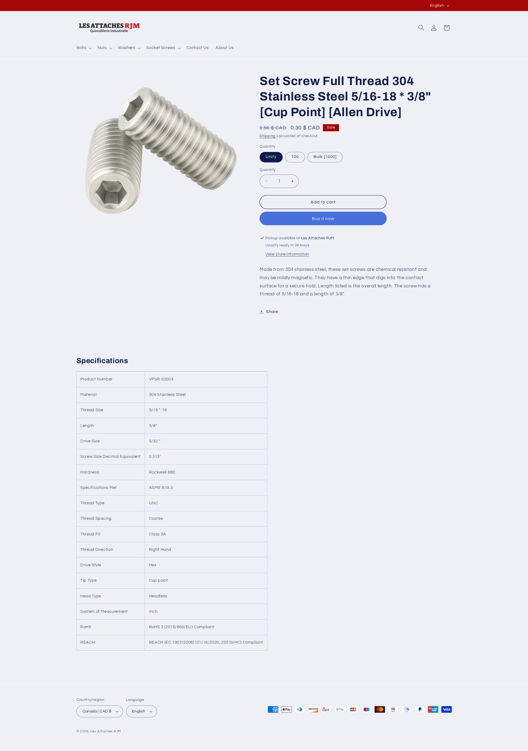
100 (295, 157)
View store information (287, 254)
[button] (83, 48)
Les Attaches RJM (105, 731)
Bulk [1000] (325, 157)
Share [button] (272, 312)
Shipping (268, 136)
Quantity (268, 170)
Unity (271, 157)
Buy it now (323, 218)
